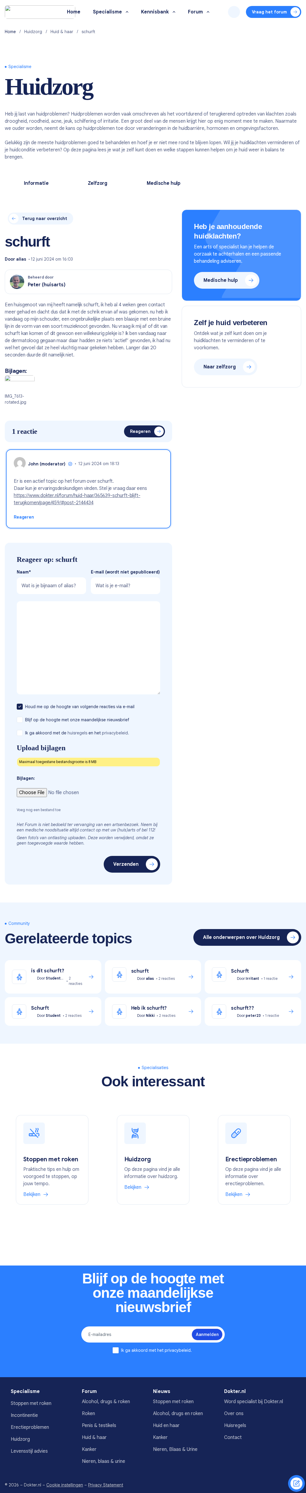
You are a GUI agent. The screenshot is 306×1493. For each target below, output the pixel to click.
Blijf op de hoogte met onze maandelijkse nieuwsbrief (77, 719)
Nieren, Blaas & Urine (175, 1449)
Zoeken (234, 12)
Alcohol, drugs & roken (106, 1402)
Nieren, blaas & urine (103, 1461)
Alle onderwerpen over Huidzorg (241, 937)
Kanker (89, 1449)
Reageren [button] (24, 517)
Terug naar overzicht (44, 218)
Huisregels (235, 1426)
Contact (233, 1437)
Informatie (36, 183)
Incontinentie (24, 1415)
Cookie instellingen (64, 1485)
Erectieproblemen (30, 1427)
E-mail (125, 572)
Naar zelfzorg (220, 367)
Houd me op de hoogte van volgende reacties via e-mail (80, 706)
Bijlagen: (26, 778)
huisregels (77, 733)
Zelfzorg (97, 183)
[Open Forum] (208, 12)
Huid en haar (166, 1426)
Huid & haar (62, 31)
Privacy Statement (105, 1485)
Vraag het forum (269, 12)
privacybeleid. (115, 733)
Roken (88, 1414)
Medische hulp (163, 183)
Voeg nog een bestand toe (39, 810)
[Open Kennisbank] (174, 12)
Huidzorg (33, 31)
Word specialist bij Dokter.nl (253, 1402)
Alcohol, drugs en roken (178, 1414)
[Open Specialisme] (127, 12)
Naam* (24, 572)
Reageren (140, 431)
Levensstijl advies (29, 1451)
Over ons (234, 1414)
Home (10, 31)
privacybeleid (178, 1350)
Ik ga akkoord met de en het (77, 733)
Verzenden (126, 864)
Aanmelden (207, 1334)
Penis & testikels (99, 1426)
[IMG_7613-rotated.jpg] (20, 383)
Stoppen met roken (31, 1403)
